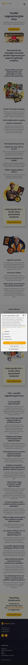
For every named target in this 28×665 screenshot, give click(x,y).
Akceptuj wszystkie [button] (14, 342)
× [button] (25, 315)
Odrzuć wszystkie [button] (14, 346)
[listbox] (23, 315)
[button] (14, 349)
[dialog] (14, 332)
